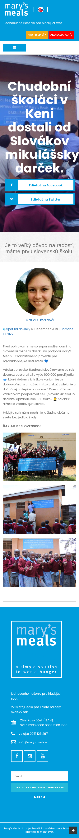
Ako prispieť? (37, 34)
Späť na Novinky (18, 329)
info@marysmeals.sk (33, 742)
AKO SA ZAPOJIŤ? (61, 34)
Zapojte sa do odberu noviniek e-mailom (39, 789)
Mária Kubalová (40, 320)
